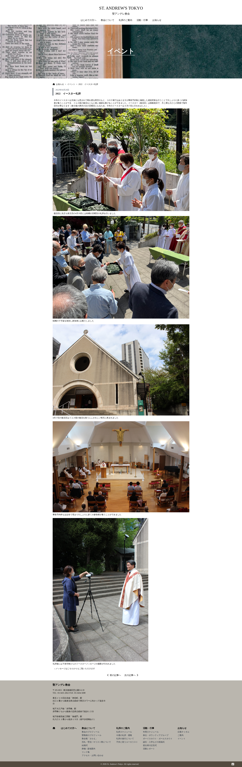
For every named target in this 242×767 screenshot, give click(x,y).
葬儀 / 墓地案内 (88, 749)
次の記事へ (130, 675)
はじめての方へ (88, 20)
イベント (181, 739)
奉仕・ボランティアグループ (155, 735)
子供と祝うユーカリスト (127, 742)
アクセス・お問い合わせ (92, 755)
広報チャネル (183, 732)
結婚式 (85, 745)
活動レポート (149, 749)
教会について (88, 728)
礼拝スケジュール (124, 732)
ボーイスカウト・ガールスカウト (157, 739)
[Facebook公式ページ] (233, 764)
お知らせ (182, 728)
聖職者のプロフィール (91, 735)
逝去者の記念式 (150, 745)
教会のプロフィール (90, 732)
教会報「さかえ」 (89, 739)
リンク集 (86, 752)
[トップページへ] (54, 84)
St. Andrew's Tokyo (121, 8)
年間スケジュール (151, 732)
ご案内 (180, 735)
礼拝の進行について (125, 739)
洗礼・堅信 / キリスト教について (96, 742)
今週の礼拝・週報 (124, 735)
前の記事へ (115, 675)
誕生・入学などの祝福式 (154, 742)
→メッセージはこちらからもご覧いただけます (74, 669)
